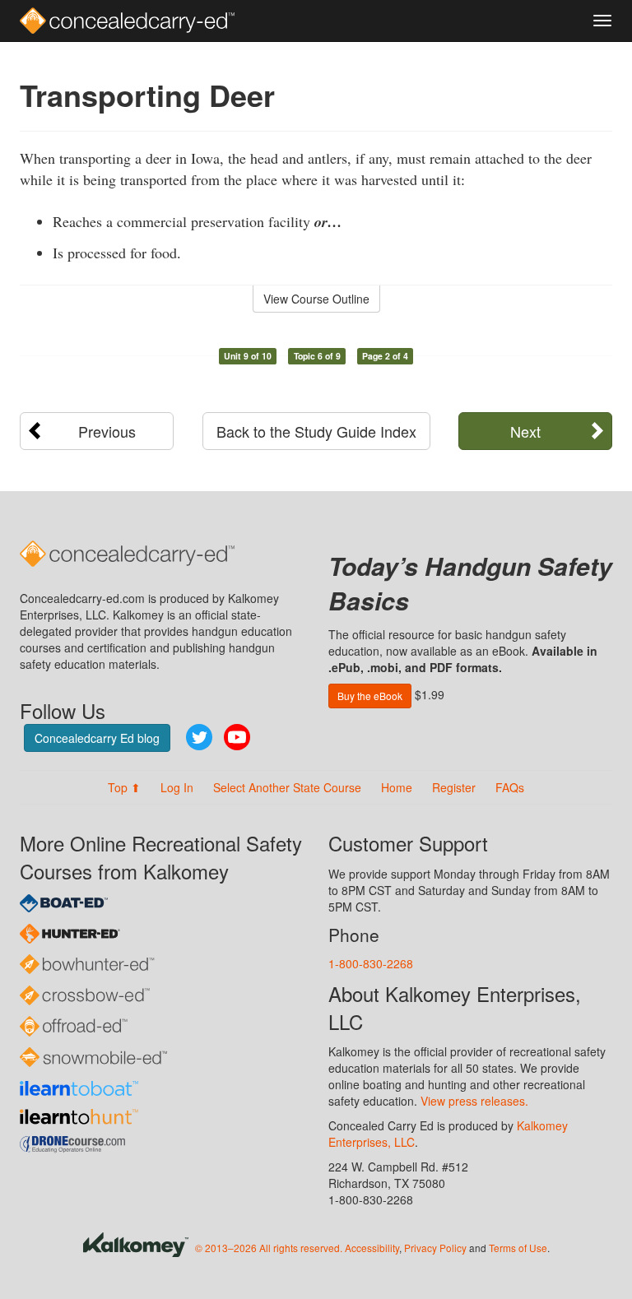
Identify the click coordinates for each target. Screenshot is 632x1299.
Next (525, 431)
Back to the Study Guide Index (316, 431)
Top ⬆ (124, 787)
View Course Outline (316, 298)
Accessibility (372, 1248)
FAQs (509, 787)
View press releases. (474, 1101)
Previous (107, 431)
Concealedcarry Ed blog (97, 738)
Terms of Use (518, 1248)
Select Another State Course (287, 787)
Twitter (199, 737)
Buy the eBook (369, 696)
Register (454, 787)
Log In (176, 787)
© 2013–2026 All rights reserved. (268, 1248)
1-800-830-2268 (370, 963)
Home (396, 787)
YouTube (237, 737)
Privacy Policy (435, 1248)
